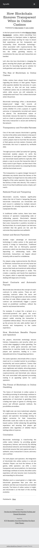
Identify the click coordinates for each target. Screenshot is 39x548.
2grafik (6, 4)
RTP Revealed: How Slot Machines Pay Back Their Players (19, 522)
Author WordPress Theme (14, 546)
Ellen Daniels (19, 28)
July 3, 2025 (30, 28)
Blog (14, 499)
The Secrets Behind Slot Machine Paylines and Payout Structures (19, 513)
